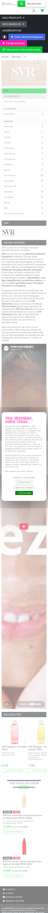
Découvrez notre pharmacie (22, 49)
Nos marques (12, 24)
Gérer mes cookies (24, 487)
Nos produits (12, 18)
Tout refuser (25, 482)
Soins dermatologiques (28, 37)
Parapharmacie (15, 43)
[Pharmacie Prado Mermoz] (9, 3)
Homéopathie (11, 30)
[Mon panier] (42, 11)
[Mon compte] (34, 11)
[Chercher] (21, 4)
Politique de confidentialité (24, 478)
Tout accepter (24, 493)
